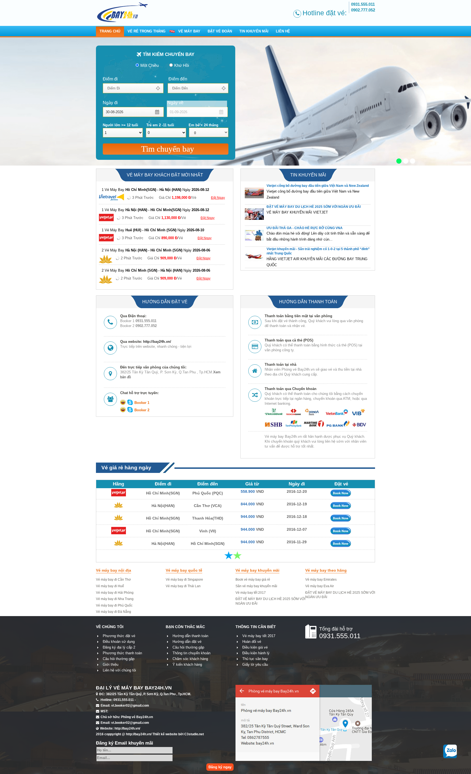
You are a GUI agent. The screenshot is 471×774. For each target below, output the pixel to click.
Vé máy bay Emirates (321, 579)
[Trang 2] (237, 555)
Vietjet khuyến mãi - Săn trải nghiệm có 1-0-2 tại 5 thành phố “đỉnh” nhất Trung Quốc (318, 251)
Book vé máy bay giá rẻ (252, 579)
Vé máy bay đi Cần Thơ (113, 579)
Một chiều (149, 65)
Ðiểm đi (110, 79)
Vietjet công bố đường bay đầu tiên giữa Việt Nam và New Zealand (318, 186)
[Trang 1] (228, 555)
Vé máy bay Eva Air (319, 586)
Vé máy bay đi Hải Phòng (115, 593)
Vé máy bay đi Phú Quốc (114, 605)
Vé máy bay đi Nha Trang (115, 599)
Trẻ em (160, 125)
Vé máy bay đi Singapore (184, 579)
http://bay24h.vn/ (157, 342)
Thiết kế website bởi (178, 734)
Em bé (203, 125)
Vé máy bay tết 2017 (250, 593)
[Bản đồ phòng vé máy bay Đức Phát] (303, 759)
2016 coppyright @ (124, 734)
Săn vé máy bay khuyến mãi (256, 586)
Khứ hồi (181, 65)
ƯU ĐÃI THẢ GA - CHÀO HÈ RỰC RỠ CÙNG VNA (305, 228)
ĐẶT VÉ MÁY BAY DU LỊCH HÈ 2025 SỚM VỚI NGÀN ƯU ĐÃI (314, 207)
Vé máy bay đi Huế (110, 586)
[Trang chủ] (134, 12)
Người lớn (120, 125)
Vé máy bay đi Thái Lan (183, 586)
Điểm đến (177, 79)
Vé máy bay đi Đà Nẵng (113, 612)
